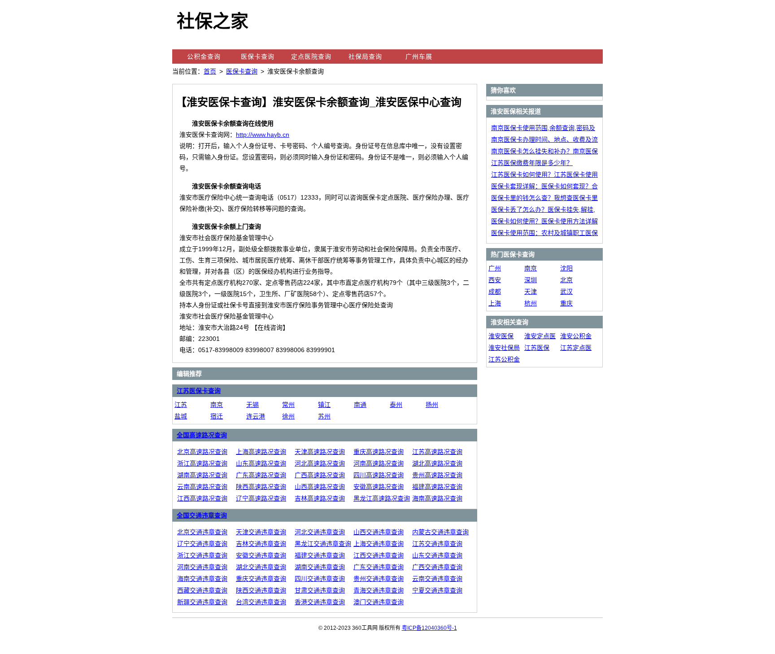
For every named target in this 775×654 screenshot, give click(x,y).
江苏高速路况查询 (437, 451)
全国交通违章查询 (202, 515)
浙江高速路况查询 (202, 463)
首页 (210, 71)
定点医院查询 (311, 56)
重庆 (566, 303)
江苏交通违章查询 (437, 543)
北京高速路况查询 (202, 451)
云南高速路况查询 (202, 486)
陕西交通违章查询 (261, 590)
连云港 (255, 416)
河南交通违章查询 (202, 567)
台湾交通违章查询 (261, 602)
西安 (494, 279)
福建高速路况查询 (437, 486)
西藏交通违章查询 (202, 590)
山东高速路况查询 (261, 463)
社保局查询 (365, 56)
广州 (494, 268)
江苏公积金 (504, 359)
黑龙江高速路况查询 (381, 498)
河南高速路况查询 (378, 463)
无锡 (252, 404)
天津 (530, 291)
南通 (360, 404)
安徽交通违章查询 (261, 555)
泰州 (396, 404)
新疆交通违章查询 (202, 602)
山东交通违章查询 (437, 555)
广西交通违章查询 (437, 567)
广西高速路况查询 (320, 475)
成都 (494, 291)
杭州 (530, 303)
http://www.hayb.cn (262, 134)
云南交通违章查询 (437, 578)
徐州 (288, 416)
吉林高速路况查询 (320, 498)
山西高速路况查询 (320, 486)
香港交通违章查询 (320, 602)
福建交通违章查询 (320, 555)
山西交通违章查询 (378, 532)
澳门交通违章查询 (378, 602)
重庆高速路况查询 (378, 451)
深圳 (530, 279)
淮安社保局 (504, 347)
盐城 (180, 416)
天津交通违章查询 (261, 532)
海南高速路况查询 (437, 498)
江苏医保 (536, 347)
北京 (566, 279)
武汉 (566, 291)
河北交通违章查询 (320, 532)
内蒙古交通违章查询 (440, 532)
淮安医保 (501, 336)
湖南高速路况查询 (202, 475)
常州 (288, 404)
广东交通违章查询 (378, 567)
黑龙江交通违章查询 (323, 543)
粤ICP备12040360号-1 (429, 628)
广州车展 (418, 56)
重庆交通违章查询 (261, 578)
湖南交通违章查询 (320, 567)
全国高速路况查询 (202, 435)
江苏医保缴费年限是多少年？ (532, 162)
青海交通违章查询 (378, 590)
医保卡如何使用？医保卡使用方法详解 (544, 221)
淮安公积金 (576, 336)
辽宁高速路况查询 (261, 498)
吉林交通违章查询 (261, 543)
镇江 (324, 404)
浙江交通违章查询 (202, 555)
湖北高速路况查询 (437, 463)
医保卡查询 (257, 56)
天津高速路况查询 (320, 451)
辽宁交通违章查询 (202, 543)
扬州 (432, 404)
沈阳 (566, 268)
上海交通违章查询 (378, 543)
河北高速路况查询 (320, 463)
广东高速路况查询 (261, 475)
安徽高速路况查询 (378, 486)
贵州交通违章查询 (378, 578)
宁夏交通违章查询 (437, 590)
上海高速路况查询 (261, 451)
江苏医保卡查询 (199, 390)
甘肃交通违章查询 (320, 590)
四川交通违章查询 (320, 578)
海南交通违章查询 (202, 578)
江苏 (180, 404)
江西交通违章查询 (378, 555)
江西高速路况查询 (202, 498)
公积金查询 (204, 56)
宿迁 (216, 416)
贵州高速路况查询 (437, 475)
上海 (494, 303)
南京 (216, 404)
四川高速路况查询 (378, 475)
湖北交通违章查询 (261, 567)
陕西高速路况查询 (261, 486)
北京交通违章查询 (202, 532)
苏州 (324, 416)
